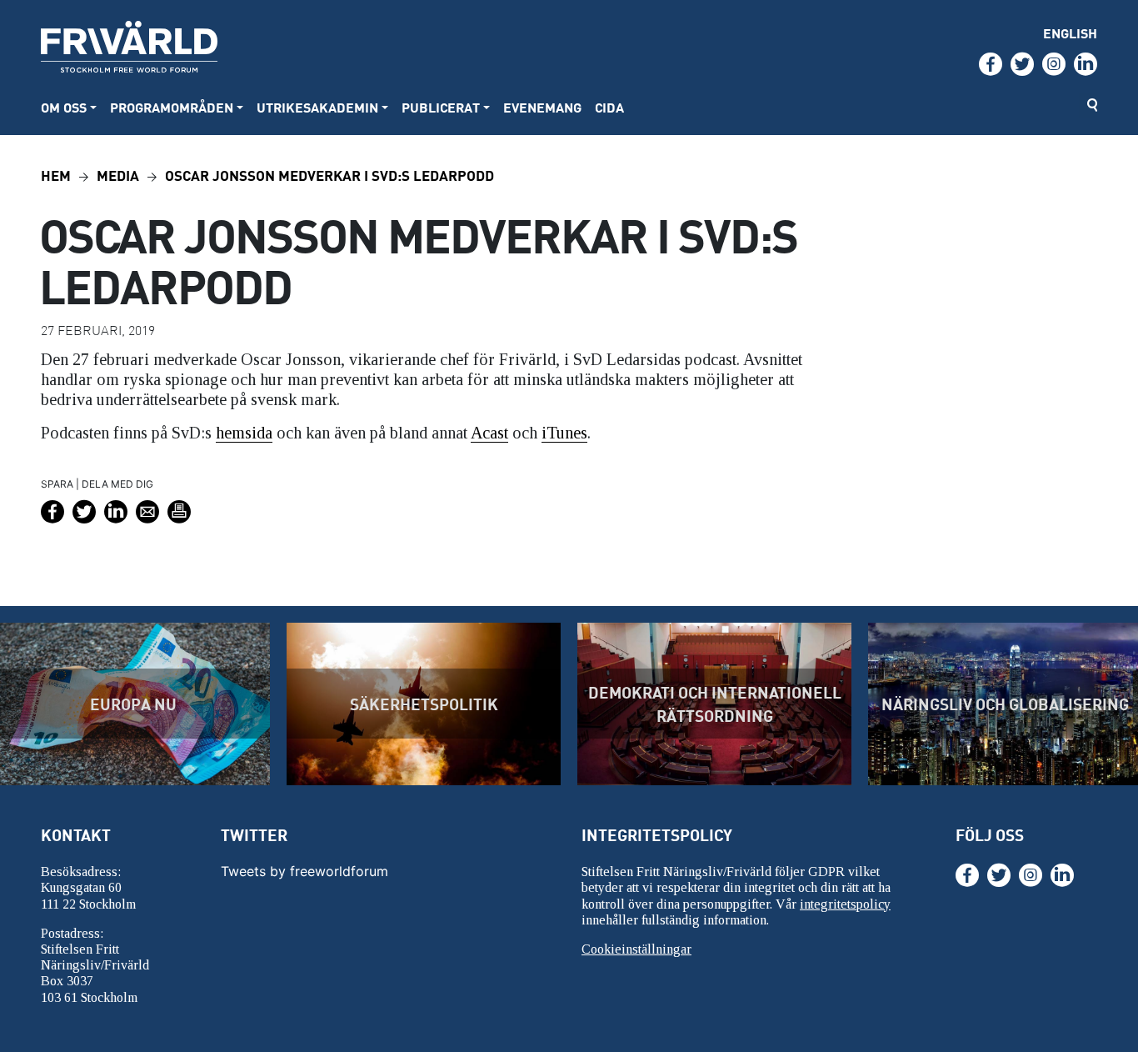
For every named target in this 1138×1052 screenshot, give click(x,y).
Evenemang (542, 107)
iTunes (564, 432)
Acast (489, 432)
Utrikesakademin (317, 107)
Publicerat (441, 107)
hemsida (244, 432)
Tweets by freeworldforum (304, 871)
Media (118, 174)
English (1070, 33)
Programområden (171, 107)
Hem (56, 174)
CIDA (609, 107)
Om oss (64, 107)
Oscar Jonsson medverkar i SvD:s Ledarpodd (329, 174)
